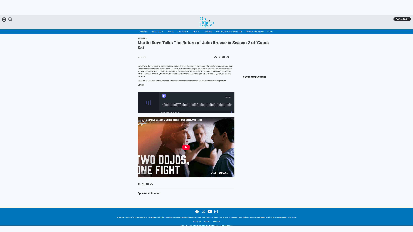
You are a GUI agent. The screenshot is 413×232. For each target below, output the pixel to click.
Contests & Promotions (255, 32)
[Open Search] (10, 19)
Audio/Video (156, 32)
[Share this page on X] (219, 57)
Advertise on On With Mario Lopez (229, 32)
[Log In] (4, 19)
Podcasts (208, 32)
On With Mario (142, 38)
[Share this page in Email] (223, 57)
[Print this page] (227, 57)
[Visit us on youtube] (209, 211)
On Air (195, 32)
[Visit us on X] (203, 211)
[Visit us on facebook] (197, 211)
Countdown (182, 32)
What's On (143, 32)
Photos (170, 32)
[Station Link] (206, 22)
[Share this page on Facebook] (215, 57)
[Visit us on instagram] (216, 211)
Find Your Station (402, 19)
